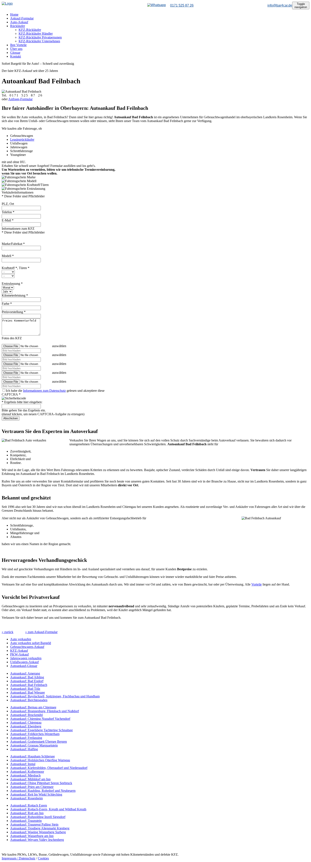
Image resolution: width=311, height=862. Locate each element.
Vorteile (256, 584)
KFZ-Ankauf (19, 650)
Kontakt (15, 56)
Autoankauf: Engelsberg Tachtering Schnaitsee (41, 730)
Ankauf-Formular (22, 18)
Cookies (43, 858)
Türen (24, 268)
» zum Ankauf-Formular (41, 632)
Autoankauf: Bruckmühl (26, 715)
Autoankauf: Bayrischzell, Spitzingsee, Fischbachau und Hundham (55, 696)
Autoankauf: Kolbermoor (27, 771)
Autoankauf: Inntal (22, 764)
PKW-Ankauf (19, 654)
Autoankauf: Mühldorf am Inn (30, 779)
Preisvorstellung (14, 312)
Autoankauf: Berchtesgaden (28, 700)
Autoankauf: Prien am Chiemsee (32, 787)
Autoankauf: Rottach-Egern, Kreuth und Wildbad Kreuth (48, 809)
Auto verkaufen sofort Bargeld (30, 643)
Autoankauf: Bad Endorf (26, 681)
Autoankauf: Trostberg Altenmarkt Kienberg (39, 828)
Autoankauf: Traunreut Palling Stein (34, 824)
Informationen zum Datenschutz (44, 390)
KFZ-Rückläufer (30, 30)
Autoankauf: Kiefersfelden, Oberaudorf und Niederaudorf (48, 768)
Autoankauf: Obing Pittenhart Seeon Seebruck (41, 783)
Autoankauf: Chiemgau (25, 722)
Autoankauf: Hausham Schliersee (32, 756)
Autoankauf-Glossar (23, 666)
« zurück (7, 632)
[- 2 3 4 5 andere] (8, 276)
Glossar (15, 52)
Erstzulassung (12, 283)
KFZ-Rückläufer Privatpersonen (40, 37)
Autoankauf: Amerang (25, 673)
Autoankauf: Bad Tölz (25, 688)
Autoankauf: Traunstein (26, 820)
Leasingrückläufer (22, 139)
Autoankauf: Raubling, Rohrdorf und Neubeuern (43, 790)
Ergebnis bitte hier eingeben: (22, 402)
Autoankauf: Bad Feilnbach (28, 685)
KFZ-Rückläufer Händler (36, 33)
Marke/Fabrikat (13, 244)
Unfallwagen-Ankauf (24, 662)
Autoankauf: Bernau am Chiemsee (33, 707)
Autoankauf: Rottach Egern (28, 805)
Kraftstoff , (10, 268)
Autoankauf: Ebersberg (25, 726)
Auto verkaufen (20, 639)
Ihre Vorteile (18, 45)
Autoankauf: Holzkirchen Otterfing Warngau (40, 760)
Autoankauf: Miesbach (25, 775)
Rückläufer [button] (17, 26)
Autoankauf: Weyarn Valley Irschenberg (37, 839)
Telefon (8, 212)
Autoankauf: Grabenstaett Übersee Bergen (38, 741)
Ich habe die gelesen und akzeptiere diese (55, 390)
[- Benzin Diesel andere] (8, 272)
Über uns (16, 49)
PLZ (8, 204)
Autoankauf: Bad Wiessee (27, 692)
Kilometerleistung (15, 295)
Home (14, 14)
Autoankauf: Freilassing (26, 738)
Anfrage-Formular (20, 99)
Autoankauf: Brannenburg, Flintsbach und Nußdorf (44, 711)
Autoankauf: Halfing (24, 749)
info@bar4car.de (279, 5)
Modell (8, 256)
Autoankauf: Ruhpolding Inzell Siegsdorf (37, 817)
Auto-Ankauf (19, 22)
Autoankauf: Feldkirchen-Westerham (34, 734)
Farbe (7, 303)
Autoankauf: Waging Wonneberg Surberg (38, 832)
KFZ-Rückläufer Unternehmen (39, 41)
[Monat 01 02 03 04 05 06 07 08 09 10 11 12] (8, 287)
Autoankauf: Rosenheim (26, 798)
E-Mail (8, 220)
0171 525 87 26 (182, 5)
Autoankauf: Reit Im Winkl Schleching (36, 794)
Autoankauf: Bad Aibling (27, 677)
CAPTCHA (11, 394)
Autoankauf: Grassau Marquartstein (34, 745)
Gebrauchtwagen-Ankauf (27, 647)
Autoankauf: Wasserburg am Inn (32, 836)
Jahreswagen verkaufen (25, 658)
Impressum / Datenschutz (18, 858)
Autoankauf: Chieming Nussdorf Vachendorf (40, 718)
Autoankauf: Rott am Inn (27, 813)
